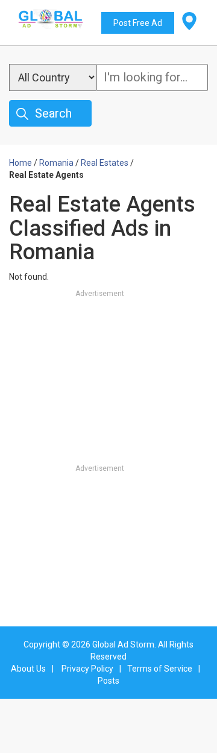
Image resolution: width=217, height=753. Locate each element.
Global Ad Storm (123, 644)
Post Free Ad (137, 23)
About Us (28, 668)
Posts (108, 680)
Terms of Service (159, 668)
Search (53, 113)
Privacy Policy (87, 668)
